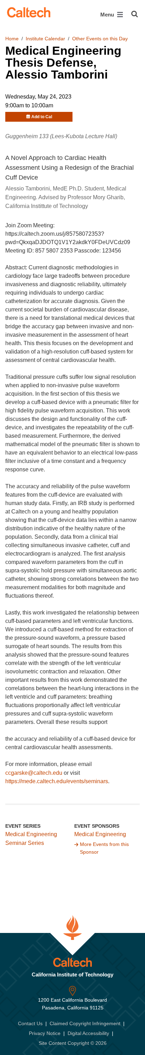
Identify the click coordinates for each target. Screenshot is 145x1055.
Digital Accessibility (88, 1033)
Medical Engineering (100, 834)
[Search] (134, 14)
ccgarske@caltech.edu (33, 773)
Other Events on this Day (100, 38)
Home (12, 38)
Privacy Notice (45, 1033)
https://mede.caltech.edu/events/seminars (56, 781)
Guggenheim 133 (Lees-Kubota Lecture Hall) (61, 136)
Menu (107, 15)
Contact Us (30, 1023)
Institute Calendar (45, 38)
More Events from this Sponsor (104, 848)
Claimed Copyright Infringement (85, 1023)
